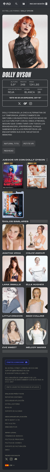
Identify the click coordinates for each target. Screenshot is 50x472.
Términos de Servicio (14, 436)
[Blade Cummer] (13, 176)
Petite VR (28, 143)
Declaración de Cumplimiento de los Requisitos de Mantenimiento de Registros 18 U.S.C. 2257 (24, 380)
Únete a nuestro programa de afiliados (22, 387)
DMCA (7, 450)
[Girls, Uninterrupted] (37, 176)
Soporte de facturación (15, 446)
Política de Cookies (13, 443)
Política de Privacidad (14, 439)
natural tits (11, 143)
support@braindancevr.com (17, 371)
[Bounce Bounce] (13, 204)
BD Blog (8, 407)
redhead (8, 151)
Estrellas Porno (10, 11)
